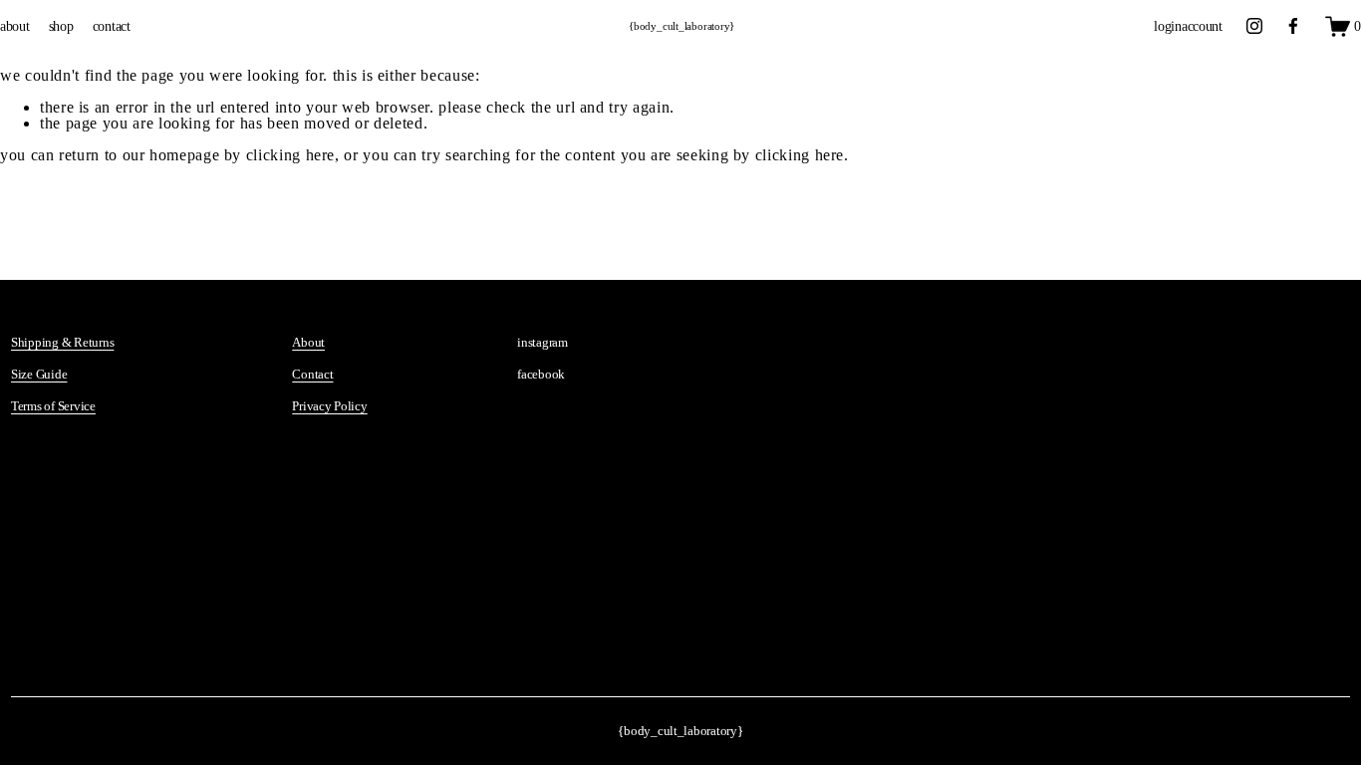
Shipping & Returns (62, 343)
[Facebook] (1293, 26)
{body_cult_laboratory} (681, 26)
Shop (61, 26)
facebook (541, 375)
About (15, 26)
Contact (112, 26)
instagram (542, 343)
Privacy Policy (329, 406)
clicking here (290, 154)
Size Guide (39, 375)
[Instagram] (1254, 26)
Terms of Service (53, 406)
